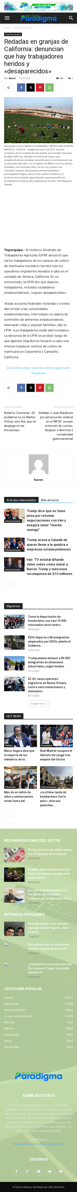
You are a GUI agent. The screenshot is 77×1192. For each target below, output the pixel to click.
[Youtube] (61, 1172)
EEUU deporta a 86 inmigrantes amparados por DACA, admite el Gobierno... (49, 641)
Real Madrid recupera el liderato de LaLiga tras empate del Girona (56, 755)
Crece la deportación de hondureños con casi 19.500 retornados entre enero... (47, 621)
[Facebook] (21, 87)
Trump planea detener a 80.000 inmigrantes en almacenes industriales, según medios (49, 662)
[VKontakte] (50, 1172)
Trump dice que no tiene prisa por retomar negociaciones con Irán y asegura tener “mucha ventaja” (46, 520)
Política (9, 745)
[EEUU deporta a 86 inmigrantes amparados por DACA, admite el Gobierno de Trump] (14, 642)
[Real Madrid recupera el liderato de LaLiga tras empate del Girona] (56, 736)
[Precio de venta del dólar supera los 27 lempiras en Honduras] (14, 855)
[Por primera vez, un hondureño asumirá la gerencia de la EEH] (14, 949)
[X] (30, 87)
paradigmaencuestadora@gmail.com (38, 1144)
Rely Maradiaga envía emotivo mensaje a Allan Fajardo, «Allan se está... (48, 928)
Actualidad (46, 745)
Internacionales (23, 28)
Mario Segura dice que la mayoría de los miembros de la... (19, 755)
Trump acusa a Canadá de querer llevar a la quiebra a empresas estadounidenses (49, 544)
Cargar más (37, 703)
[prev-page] (6, 584)
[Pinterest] (40, 87)
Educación (10, 786)
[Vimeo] (38, 1172)
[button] (7, 18)
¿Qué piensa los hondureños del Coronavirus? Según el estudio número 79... (49, 968)
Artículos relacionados (21, 500)
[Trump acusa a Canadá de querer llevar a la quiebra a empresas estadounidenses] (14, 545)
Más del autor (50, 500)
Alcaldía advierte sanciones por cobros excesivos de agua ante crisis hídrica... (49, 873)
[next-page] (13, 584)
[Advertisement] (38, 217)
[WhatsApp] (49, 87)
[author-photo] (38, 474)
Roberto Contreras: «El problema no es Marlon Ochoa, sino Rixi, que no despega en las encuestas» (20, 421)
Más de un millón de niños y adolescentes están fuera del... (18, 797)
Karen (12, 78)
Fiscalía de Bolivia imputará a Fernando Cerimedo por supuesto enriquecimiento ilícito (50, 894)
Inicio (7, 28)
